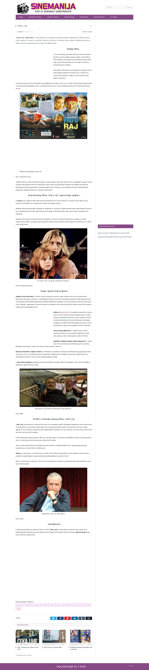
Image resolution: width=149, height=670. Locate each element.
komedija (36, 605)
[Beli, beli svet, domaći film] (54, 637)
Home (20, 17)
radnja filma (69, 605)
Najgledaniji (69, 17)
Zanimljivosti (99, 17)
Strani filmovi (53, 17)
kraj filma (45, 605)
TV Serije (113, 17)
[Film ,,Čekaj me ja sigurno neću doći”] (27, 637)
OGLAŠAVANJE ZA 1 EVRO (71, 666)
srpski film (86, 605)
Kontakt (130, 666)
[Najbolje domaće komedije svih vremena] (80, 637)
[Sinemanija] (46, 7)
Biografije (84, 17)
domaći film (20, 605)
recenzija (78, 605)
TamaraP (20, 32)
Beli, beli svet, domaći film (53, 647)
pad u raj (59, 605)
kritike (52, 605)
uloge (18, 609)
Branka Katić (64, 312)
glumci (29, 605)
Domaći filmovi (34, 17)
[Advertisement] (34, 64)
